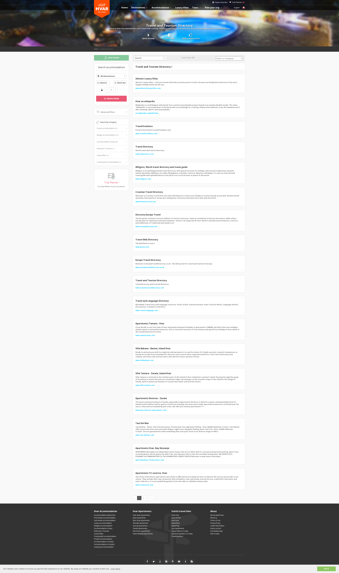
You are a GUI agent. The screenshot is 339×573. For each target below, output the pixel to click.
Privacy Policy (215, 523)
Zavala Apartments (140, 528)
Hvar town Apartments (141, 515)
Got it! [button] (326, 569)
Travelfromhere (144, 126)
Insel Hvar (175, 520)
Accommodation (160, 7)
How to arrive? (215, 528)
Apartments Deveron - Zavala (151, 398)
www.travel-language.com (146, 310)
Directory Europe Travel (148, 214)
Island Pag (175, 526)
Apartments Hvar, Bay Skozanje (152, 448)
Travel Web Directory (146, 239)
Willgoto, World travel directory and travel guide (161, 167)
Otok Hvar (175, 515)
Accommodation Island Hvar (104, 515)
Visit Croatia (214, 534)
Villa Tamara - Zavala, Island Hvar (153, 373)
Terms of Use (215, 520)
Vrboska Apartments (140, 523)
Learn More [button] (115, 569)
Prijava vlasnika (221, 2)
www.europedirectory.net (146, 226)
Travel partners (177, 536)
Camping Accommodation (104, 547)
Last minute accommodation (104, 520)
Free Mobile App (216, 531)
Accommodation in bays (107, 142)
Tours (195, 7)
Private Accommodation (103, 539)
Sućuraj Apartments (140, 526)
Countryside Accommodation (109, 162)
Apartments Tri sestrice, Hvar (151, 473)
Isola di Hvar (176, 518)
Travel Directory (144, 146)
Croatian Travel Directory (149, 192)
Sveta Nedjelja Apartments (143, 534)
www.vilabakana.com (144, 360)
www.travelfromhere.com (146, 133)
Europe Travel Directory (148, 260)
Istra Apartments (177, 528)
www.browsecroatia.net (145, 201)
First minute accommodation (105, 518)
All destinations (108, 76)
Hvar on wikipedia (145, 101)
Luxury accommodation (107, 128)
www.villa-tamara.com (145, 385)
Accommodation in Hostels (104, 544)
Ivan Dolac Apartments (141, 531)
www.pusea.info (142, 247)
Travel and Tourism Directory (151, 280)
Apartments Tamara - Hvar (149, 323)
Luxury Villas (182, 7)
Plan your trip (212, 7)
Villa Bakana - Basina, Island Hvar (153, 348)
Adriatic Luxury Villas (146, 78)
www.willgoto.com (143, 179)
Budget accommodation (108, 135)
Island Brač (175, 523)
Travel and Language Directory (152, 300)
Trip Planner (238, 2)
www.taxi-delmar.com (144, 435)
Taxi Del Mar (142, 423)
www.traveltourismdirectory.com (149, 288)
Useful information (217, 526)
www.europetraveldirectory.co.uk (149, 267)
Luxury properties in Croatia (182, 534)
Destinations (138, 7)
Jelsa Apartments (139, 518)
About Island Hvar (217, 515)
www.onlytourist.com (144, 154)
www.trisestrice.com (144, 485)
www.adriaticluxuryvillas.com (148, 88)
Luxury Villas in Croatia (179, 531)
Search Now (112, 98)
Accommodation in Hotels (104, 542)
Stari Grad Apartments (141, 520)
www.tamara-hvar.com (145, 335)
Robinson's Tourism (106, 148)
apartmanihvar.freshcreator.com (149, 460)
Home (124, 7)
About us (213, 518)
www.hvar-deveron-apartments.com (150, 410)
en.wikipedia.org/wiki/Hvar (147, 113)
